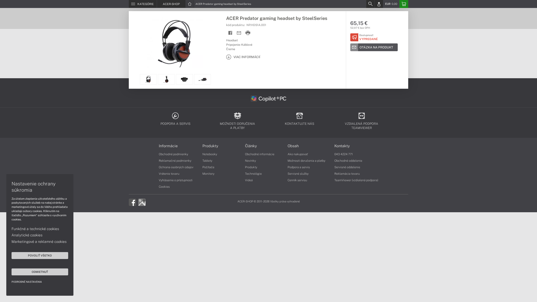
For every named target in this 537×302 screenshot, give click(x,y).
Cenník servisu (297, 180)
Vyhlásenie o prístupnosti (176, 180)
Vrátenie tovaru (169, 173)
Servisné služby (298, 173)
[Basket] (403, 4)
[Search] (370, 4)
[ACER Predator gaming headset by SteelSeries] (175, 42)
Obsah (293, 146)
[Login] (379, 4)
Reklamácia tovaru (347, 173)
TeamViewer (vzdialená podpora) (356, 180)
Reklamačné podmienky (175, 160)
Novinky (250, 160)
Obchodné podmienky (173, 154)
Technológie (253, 173)
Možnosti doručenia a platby (306, 160)
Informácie (168, 146)
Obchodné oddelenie (348, 160)
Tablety (207, 160)
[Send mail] (239, 33)
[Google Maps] (142, 202)
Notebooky (209, 154)
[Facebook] (132, 202)
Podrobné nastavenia (27, 281)
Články (251, 146)
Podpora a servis (299, 167)
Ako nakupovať (298, 154)
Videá (249, 180)
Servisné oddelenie (347, 167)
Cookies (164, 186)
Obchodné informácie (259, 154)
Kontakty (342, 146)
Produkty (210, 146)
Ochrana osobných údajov (176, 167)
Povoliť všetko (40, 255)
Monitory (208, 173)
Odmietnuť (40, 271)
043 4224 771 (343, 154)
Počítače (208, 167)
